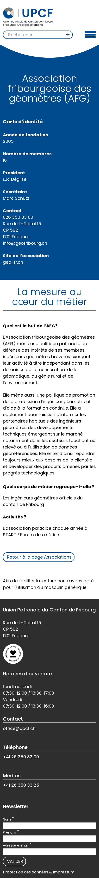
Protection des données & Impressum (38, 872)
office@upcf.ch (19, 728)
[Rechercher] (68, 34)
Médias (12, 775)
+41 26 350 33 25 (21, 785)
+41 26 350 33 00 (21, 757)
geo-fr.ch (13, 262)
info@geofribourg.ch (25, 243)
